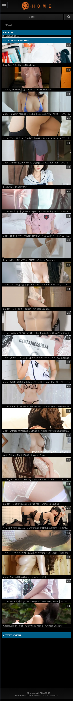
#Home (31, 17)
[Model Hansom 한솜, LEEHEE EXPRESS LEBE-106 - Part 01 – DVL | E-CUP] (36, 102)
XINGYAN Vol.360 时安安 (15, 187)
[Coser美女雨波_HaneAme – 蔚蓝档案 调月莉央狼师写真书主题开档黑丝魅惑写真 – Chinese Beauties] (36, 516)
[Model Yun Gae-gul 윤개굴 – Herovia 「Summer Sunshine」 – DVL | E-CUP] (36, 272)
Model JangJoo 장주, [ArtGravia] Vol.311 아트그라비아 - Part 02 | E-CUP (37, 235)
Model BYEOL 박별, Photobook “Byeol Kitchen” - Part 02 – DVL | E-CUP (37, 382)
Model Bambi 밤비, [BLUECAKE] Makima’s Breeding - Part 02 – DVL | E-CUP (37, 211)
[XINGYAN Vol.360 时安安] (36, 175)
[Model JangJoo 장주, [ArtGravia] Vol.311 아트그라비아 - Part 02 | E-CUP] (36, 223)
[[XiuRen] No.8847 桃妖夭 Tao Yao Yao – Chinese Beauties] (36, 491)
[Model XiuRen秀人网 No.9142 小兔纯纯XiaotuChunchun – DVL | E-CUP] (36, 150)
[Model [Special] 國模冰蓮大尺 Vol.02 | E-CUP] (36, 565)
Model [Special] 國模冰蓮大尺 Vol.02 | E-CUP (25, 577)
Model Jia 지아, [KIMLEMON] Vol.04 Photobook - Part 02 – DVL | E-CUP (37, 479)
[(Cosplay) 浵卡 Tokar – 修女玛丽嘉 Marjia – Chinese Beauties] (36, 613)
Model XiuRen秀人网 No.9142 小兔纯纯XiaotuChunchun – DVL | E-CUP (37, 162)
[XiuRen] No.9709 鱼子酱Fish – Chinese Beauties (26, 308)
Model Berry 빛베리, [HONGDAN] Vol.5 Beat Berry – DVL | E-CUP (35, 601)
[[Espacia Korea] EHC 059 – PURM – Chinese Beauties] (36, 248)
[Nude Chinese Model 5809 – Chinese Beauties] (36, 443)
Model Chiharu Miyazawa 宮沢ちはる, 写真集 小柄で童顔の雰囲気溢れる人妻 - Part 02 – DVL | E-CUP (37, 430)
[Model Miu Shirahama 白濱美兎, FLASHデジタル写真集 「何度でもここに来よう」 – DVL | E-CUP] (36, 540)
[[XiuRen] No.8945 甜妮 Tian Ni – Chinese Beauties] (36, 77)
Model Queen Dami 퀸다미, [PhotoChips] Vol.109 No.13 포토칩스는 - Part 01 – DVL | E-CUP (37, 357)
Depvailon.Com (36, 6)
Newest (8, 25)
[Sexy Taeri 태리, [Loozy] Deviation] (36, 53)
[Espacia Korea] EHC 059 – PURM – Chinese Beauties (28, 260)
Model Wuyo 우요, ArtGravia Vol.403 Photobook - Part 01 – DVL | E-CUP (37, 138)
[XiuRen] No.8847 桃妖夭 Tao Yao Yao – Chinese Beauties (31, 503)
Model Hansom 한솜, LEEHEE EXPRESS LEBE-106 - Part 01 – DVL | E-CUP (37, 113)
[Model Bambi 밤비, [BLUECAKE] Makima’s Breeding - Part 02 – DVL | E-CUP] (36, 199)
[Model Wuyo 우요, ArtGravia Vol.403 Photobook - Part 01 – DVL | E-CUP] (36, 126)
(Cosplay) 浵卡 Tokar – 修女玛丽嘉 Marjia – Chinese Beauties (32, 625)
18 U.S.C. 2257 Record (38, 692)
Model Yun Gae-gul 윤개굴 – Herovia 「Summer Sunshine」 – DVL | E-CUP (37, 284)
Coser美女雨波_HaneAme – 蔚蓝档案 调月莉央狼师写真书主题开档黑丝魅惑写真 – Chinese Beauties (37, 528)
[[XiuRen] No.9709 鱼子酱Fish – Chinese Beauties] (36, 297)
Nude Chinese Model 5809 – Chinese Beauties (25, 455)
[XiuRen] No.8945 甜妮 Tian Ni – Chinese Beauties (27, 89)
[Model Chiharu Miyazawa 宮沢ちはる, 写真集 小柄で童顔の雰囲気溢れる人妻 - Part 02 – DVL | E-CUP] (36, 418)
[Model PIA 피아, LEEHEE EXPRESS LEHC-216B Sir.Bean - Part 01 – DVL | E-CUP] (36, 394)
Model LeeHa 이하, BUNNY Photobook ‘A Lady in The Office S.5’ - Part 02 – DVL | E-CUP (37, 333)
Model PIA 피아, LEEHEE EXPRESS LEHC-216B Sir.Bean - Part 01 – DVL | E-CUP (37, 406)
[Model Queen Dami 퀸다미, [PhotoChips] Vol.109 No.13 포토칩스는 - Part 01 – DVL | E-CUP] (36, 345)
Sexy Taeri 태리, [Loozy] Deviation (19, 65)
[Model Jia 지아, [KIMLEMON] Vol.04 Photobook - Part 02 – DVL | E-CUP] (36, 467)
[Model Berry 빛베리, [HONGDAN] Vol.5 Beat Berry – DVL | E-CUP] (36, 589)
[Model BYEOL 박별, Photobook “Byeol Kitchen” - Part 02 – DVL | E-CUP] (36, 370)
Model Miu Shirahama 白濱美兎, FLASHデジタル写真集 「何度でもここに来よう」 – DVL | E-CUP (37, 552)
